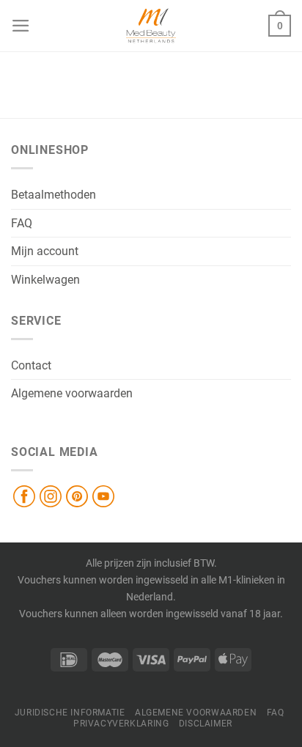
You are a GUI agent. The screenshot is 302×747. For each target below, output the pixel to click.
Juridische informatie (70, 712)
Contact (31, 365)
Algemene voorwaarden (72, 393)
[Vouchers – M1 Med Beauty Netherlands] (151, 25)
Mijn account (44, 251)
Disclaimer (205, 723)
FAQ (21, 223)
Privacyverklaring (121, 723)
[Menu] (21, 26)
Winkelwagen (45, 280)
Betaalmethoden (53, 195)
